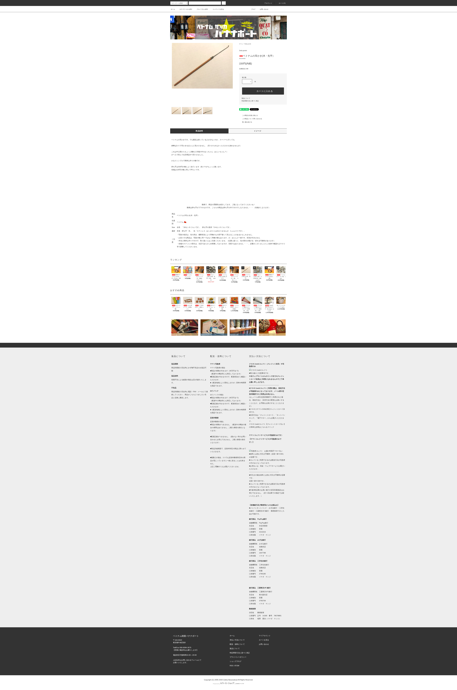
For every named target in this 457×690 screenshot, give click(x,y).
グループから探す (202, 9)
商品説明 (199, 131)
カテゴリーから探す (185, 9)
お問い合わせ (264, 9)
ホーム (173, 9)
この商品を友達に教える (250, 115)
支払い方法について (237, 640)
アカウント (268, 3)
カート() (282, 3)
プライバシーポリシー (238, 657)
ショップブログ (235, 661)
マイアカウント (265, 636)
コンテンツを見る (218, 9)
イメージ (257, 131)
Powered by (216, 683)
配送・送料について (237, 644)
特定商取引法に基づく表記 (250, 101)
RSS (231, 666)
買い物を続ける (247, 122)
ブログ (253, 9)
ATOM (236, 666)
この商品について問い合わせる (252, 119)
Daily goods (248, 44)
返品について (246, 98)
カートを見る (264, 640)
